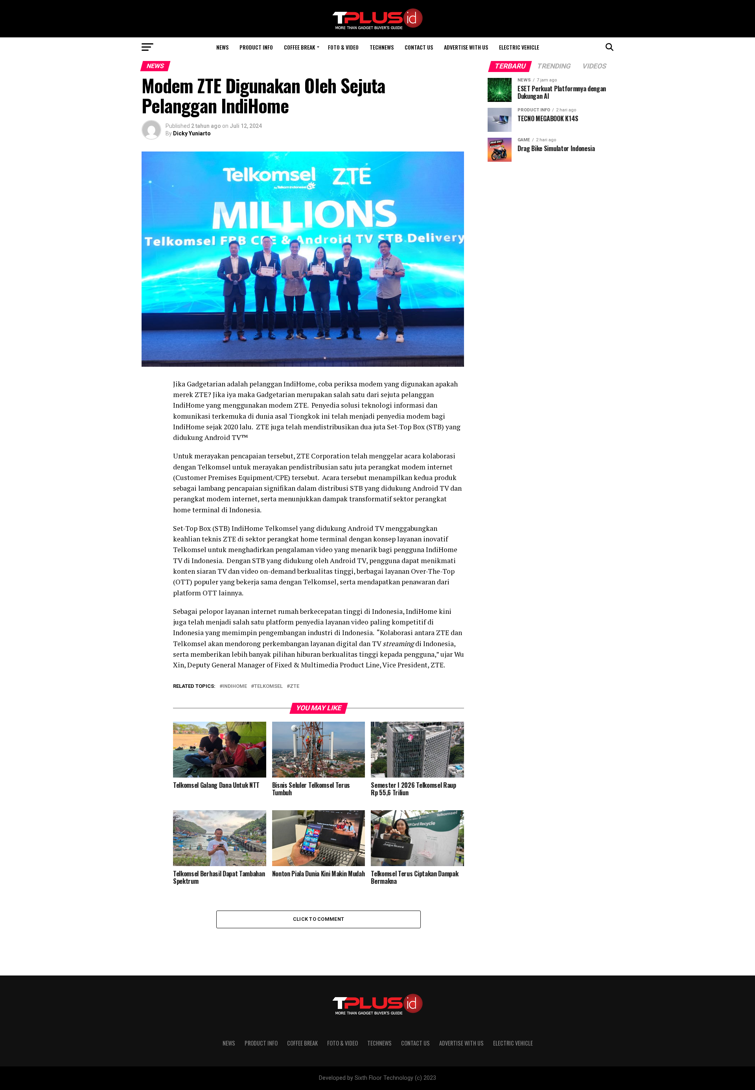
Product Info (256, 47)
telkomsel (268, 686)
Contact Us (419, 47)
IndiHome (235, 686)
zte (294, 686)
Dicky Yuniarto (192, 133)
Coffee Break (299, 47)
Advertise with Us (466, 47)
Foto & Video (343, 47)
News (222, 47)
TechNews (382, 47)
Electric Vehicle (519, 47)
